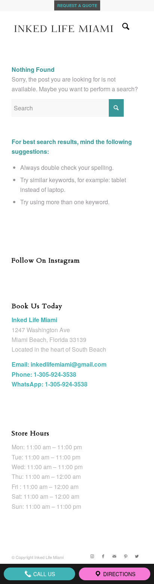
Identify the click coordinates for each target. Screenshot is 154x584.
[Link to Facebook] (103, 556)
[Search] (122, 26)
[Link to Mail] (114, 556)
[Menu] (138, 26)
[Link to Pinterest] (125, 556)
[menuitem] (122, 26)
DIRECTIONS (118, 574)
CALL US (43, 574)
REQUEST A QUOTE (77, 5)
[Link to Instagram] (92, 556)
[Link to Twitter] (136, 556)
